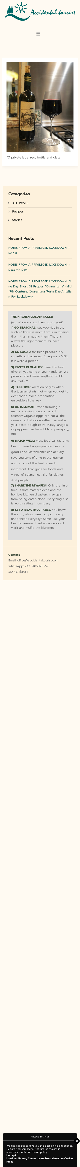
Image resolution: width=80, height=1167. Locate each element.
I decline (12, 1158)
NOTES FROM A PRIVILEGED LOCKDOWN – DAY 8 (39, 250)
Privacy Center (27, 1158)
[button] (38, 34)
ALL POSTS (20, 203)
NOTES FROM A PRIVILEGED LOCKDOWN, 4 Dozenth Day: (39, 267)
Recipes (18, 211)
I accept (11, 1155)
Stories (17, 220)
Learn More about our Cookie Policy (40, 1160)
